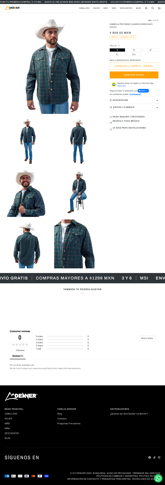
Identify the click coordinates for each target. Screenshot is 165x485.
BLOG (7, 438)
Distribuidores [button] (119, 409)
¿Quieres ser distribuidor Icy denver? (129, 413)
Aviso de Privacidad (119, 473)
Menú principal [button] (14, 409)
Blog (59, 413)
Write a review (147, 338)
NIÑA (7, 428)
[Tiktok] (154, 457)
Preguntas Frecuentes (68, 423)
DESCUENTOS (12, 433)
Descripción (120, 100)
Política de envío (149, 476)
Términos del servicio (146, 473)
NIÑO (7, 423)
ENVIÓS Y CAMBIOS (123, 107)
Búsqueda (99, 473)
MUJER (8, 418)
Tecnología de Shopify (146, 479)
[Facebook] (149, 457)
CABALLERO (11, 413)
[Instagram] (159, 457)
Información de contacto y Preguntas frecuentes (99, 479)
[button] (84, 8)
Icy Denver (79, 473)
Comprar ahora (134, 75)
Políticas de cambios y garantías (117, 476)
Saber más (121, 85)
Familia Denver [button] (66, 409)
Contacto (62, 418)
